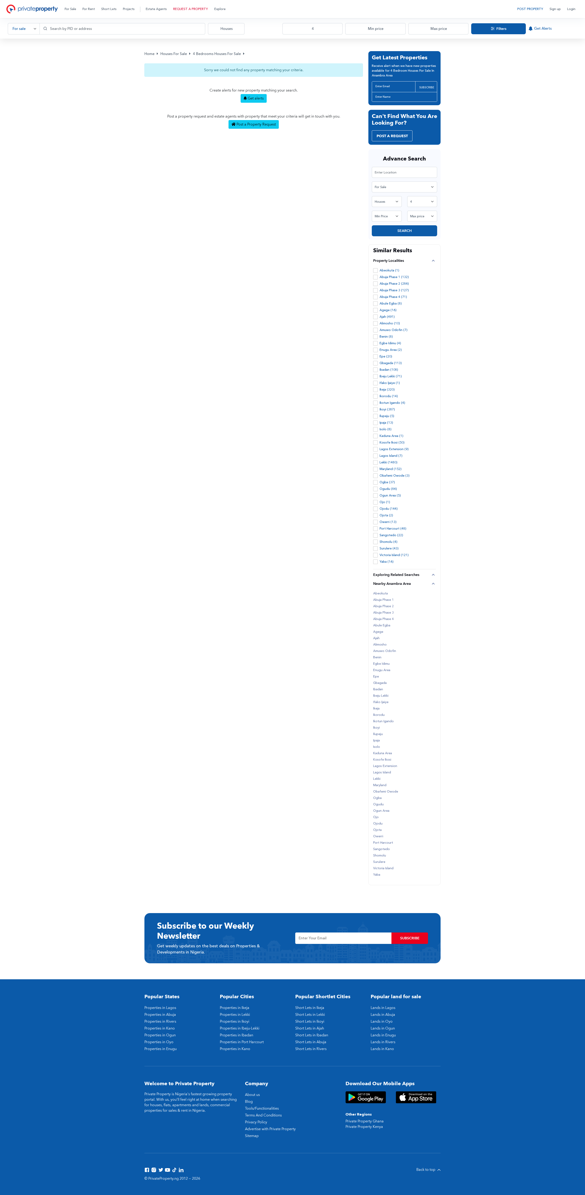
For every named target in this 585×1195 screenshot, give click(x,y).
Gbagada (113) (391, 363)
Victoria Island (383, 868)
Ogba (377, 798)
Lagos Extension (385, 766)
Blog (249, 1101)
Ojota (377, 830)
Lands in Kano (382, 1048)
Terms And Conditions (263, 1115)
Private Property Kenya (364, 1126)
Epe (376, 676)
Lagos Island (382, 772)
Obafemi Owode (385, 791)
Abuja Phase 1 (383, 599)
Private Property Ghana (365, 1121)
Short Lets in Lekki (310, 1014)
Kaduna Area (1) (391, 436)
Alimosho (380, 644)
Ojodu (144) (389, 509)
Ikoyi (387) (387, 409)
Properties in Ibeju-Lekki (239, 1028)
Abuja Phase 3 (383, 612)
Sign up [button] (555, 9)
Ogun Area (381, 810)
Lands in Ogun (383, 1028)
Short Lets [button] (109, 9)
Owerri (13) (388, 522)
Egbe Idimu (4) (390, 343)
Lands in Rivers (383, 1042)
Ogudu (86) (388, 489)
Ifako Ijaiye (380, 702)
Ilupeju (378, 734)
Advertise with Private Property (270, 1129)
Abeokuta (380, 593)
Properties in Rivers (160, 1021)
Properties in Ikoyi (234, 1021)
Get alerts (255, 98)
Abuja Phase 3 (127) (394, 290)
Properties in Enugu (160, 1048)
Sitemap (252, 1135)
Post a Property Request (256, 124)
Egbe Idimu (381, 663)
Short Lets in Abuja (310, 1042)
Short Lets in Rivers (311, 1048)
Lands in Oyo (382, 1021)
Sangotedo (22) (391, 535)
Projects (129, 9)
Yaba (376, 874)
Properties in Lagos (160, 1007)
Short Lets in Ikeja (309, 1007)
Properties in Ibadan (236, 1035)
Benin (377, 657)
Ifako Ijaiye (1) (390, 383)
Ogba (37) (387, 482)
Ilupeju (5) (387, 416)
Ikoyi (376, 727)
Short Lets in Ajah (309, 1028)
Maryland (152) (391, 469)
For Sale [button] (70, 9)
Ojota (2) (386, 515)
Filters (500, 28)
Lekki (376, 778)
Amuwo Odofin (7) (393, 330)
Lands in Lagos (383, 1007)
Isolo (376, 747)
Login (571, 9)
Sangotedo (381, 849)
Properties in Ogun (160, 1035)
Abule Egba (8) (391, 303)
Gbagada (380, 683)
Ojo (376, 817)
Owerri (378, 836)
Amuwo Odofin (384, 651)
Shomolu (379, 855)
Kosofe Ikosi (382, 759)
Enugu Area (381, 670)
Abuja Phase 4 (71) (393, 297)
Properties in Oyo (158, 1042)
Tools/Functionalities (262, 1108)
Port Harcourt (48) (393, 528)
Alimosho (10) (390, 323)
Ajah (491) (387, 317)
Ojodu (378, 823)
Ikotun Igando (383, 721)
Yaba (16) (387, 561)
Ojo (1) (385, 502)
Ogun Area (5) (390, 495)
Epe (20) (386, 356)
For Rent (88, 9)
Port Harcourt (383, 842)
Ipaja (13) (386, 422)
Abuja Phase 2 (383, 606)
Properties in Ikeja (234, 1007)
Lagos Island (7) (391, 456)
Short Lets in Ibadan (311, 1035)
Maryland (379, 785)
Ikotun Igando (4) (392, 403)
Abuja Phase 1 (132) (394, 277)
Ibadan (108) (389, 370)
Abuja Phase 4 (383, 619)
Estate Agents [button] (156, 9)
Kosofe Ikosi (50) (392, 442)
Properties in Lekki (235, 1014)
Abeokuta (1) (389, 270)
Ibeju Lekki (380, 695)
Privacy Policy (256, 1122)
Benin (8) (386, 336)
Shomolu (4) (388, 542)
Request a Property (190, 9)
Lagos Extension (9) (394, 449)
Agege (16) (388, 310)
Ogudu (378, 804)
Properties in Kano (159, 1028)
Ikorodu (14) (389, 396)
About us (252, 1094)
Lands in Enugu (383, 1035)
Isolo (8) (385, 429)
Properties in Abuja (160, 1014)
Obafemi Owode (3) (395, 475)
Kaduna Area (382, 753)
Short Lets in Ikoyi (309, 1021)
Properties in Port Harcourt (242, 1042)
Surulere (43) (389, 548)
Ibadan (378, 689)
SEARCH (404, 230)
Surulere (379, 862)
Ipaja (376, 740)
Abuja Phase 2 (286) (394, 283)
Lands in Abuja (383, 1014)
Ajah (376, 638)
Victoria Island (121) (394, 555)
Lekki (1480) (388, 462)
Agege (378, 631)
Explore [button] (220, 9)
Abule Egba (381, 625)
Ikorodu (379, 715)
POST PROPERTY (530, 9)
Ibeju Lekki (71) (391, 376)
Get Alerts (543, 28)
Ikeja (376, 708)
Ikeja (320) (387, 389)
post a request (392, 136)
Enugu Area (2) (391, 350)
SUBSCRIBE (426, 87)
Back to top (426, 1169)
